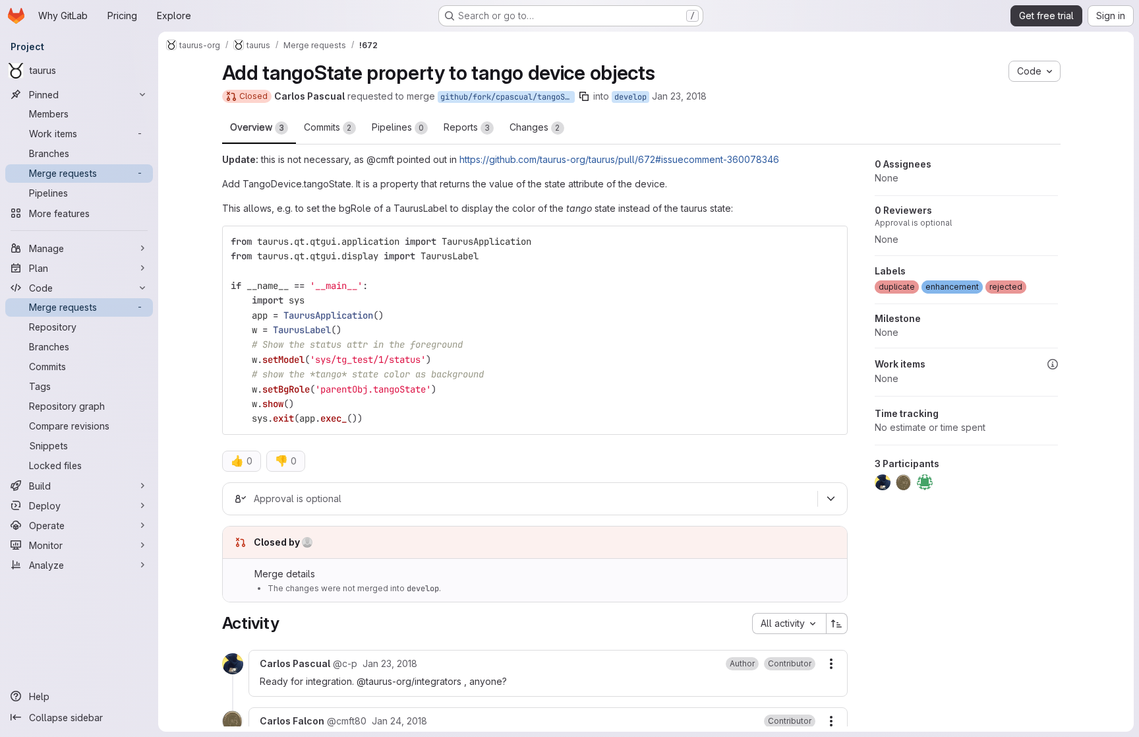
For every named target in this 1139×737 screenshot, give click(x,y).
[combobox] (789, 623)
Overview (257, 127)
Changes (535, 127)
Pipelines (398, 127)
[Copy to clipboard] (831, 241)
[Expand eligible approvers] (831, 499)
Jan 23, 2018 (679, 96)
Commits (328, 127)
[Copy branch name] (584, 96)
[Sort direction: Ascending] (837, 623)
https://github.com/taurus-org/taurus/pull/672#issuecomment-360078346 (619, 159)
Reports (467, 127)
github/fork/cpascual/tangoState (507, 97)
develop (630, 97)
